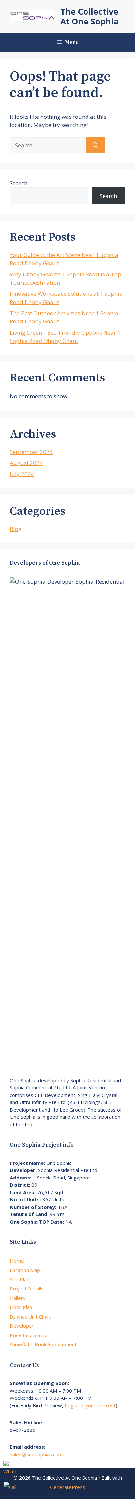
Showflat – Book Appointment (43, 1344)
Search (18, 183)
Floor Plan (21, 1307)
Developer (22, 1325)
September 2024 (31, 452)
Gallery (18, 1298)
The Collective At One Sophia (89, 16)
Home (17, 1260)
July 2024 (22, 474)
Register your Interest (90, 1405)
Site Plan (19, 1279)
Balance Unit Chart (30, 1316)
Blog (16, 529)
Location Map (25, 1270)
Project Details (27, 1288)
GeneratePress (67, 1487)
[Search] (95, 145)
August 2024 (26, 463)
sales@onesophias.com (36, 1454)
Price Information (29, 1335)
